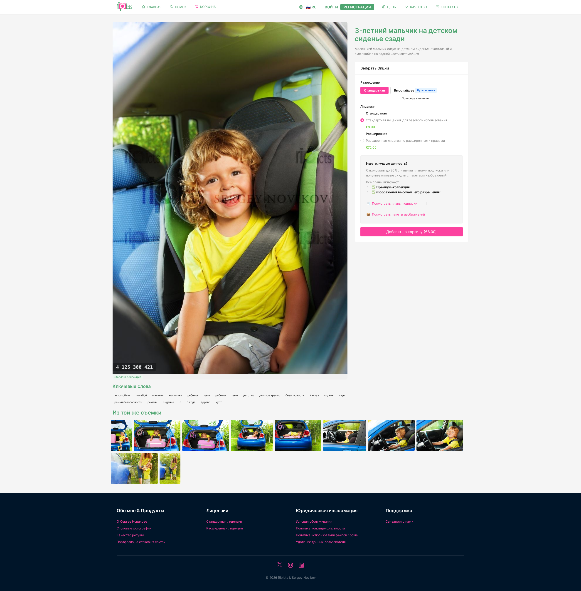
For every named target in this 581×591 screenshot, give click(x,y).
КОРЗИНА (208, 7)
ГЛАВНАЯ (154, 7)
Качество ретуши (130, 535)
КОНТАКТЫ (449, 7)
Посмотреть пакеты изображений (395, 214)
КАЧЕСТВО (418, 7)
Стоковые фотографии (134, 528)
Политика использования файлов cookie (327, 535)
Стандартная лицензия (224, 521)
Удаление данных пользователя (321, 542)
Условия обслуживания (314, 521)
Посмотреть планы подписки (391, 203)
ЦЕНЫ (391, 7)
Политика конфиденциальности (320, 528)
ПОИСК (181, 7)
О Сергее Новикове (132, 521)
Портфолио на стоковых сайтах (141, 542)
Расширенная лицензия (224, 528)
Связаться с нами (399, 521)
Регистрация (357, 7)
